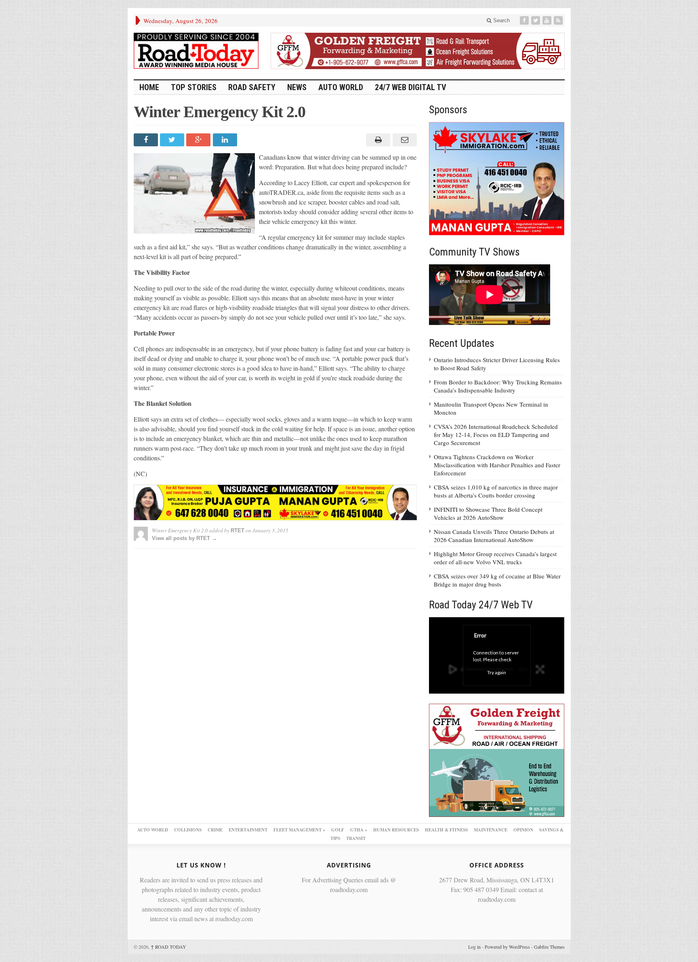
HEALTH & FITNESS (446, 830)
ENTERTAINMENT (248, 830)
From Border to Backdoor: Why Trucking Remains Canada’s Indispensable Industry (498, 386)
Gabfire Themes (549, 946)
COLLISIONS (188, 830)
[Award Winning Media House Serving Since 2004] (196, 51)
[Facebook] (525, 20)
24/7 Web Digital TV (410, 87)
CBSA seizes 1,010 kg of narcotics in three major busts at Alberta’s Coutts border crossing (496, 491)
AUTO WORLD (340, 87)
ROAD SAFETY (251, 87)
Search (501, 20)
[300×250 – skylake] (497, 178)
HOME (149, 87)
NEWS (297, 87)
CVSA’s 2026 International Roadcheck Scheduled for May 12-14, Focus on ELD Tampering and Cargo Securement (496, 434)
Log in (474, 946)
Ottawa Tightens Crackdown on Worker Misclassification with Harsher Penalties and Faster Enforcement (497, 465)
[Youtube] (547, 20)
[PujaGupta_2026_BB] (497, 759)
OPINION (523, 830)
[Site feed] (559, 20)
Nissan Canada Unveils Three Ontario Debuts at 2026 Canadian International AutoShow (494, 535)
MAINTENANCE (490, 830)
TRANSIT (356, 838)
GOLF (337, 830)
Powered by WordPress (507, 946)
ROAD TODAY (168, 946)
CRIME (215, 830)
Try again (496, 672)
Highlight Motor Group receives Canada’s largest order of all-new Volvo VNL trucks (495, 558)
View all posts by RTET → (184, 538)
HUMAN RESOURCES (396, 830)
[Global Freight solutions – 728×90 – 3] (418, 50)
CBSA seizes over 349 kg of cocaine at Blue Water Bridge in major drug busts (497, 580)
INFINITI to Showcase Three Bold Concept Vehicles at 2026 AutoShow (488, 513)
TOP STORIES (194, 87)
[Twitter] (536, 20)
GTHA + (358, 830)
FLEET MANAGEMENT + (299, 830)
